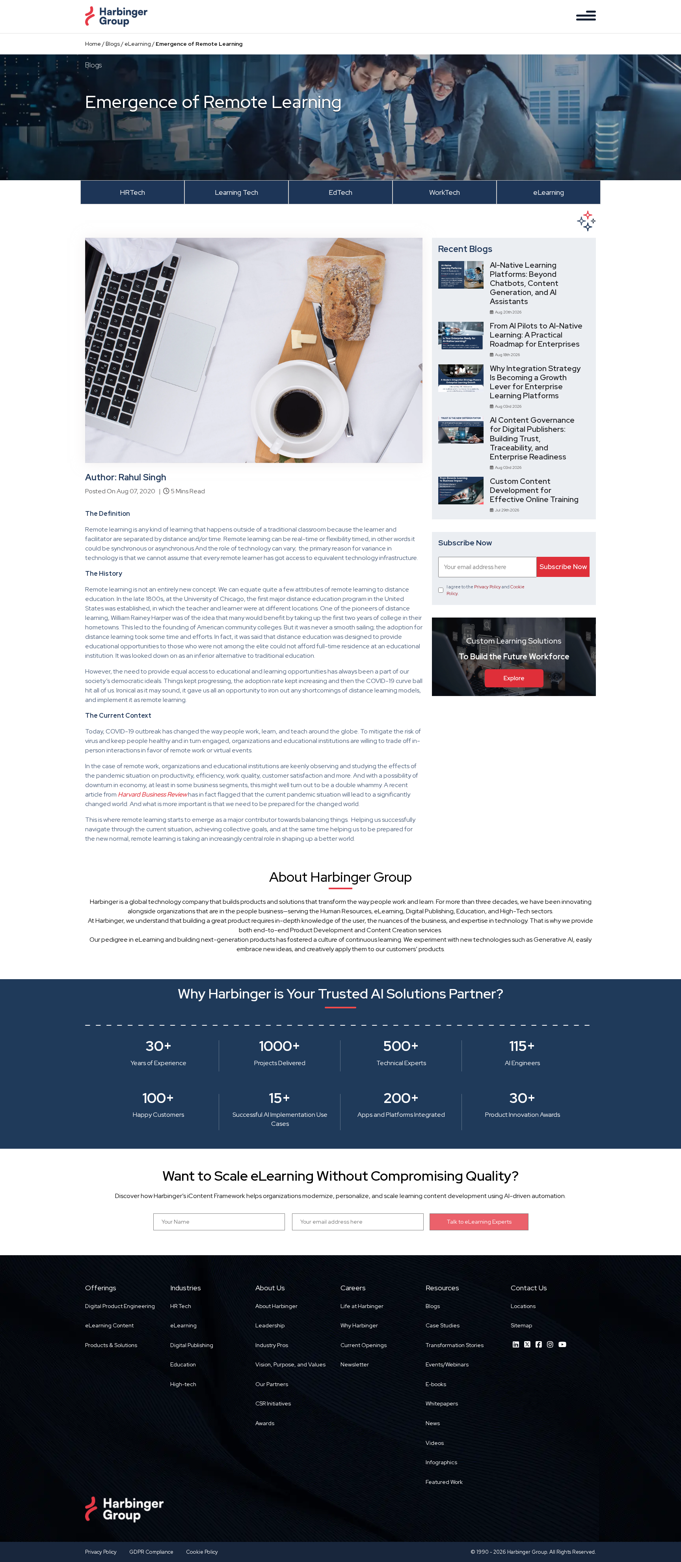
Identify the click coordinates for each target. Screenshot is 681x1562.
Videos (435, 1442)
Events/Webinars (447, 1364)
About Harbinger (276, 1306)
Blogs (113, 43)
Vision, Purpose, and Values (290, 1364)
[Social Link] (516, 1344)
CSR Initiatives (273, 1403)
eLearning (138, 43)
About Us (270, 1287)
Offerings (100, 1287)
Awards (264, 1423)
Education (183, 1364)
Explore (514, 678)
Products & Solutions (111, 1345)
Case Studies (443, 1325)
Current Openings (363, 1345)
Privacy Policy (487, 587)
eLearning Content (109, 1325)
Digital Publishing (191, 1345)
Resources (442, 1287)
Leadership (270, 1325)
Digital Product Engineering (120, 1306)
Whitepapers (442, 1403)
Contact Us (529, 1287)
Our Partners (271, 1384)
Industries (185, 1287)
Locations (523, 1306)
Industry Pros (271, 1345)
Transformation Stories (455, 1345)
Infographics (441, 1462)
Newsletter (354, 1364)
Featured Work (444, 1481)
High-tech (183, 1384)
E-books (436, 1384)
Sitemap (521, 1325)
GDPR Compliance (151, 1552)
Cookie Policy (202, 1552)
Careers (353, 1287)
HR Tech (180, 1306)
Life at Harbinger (361, 1306)
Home (93, 43)
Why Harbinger (359, 1325)
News (433, 1423)
